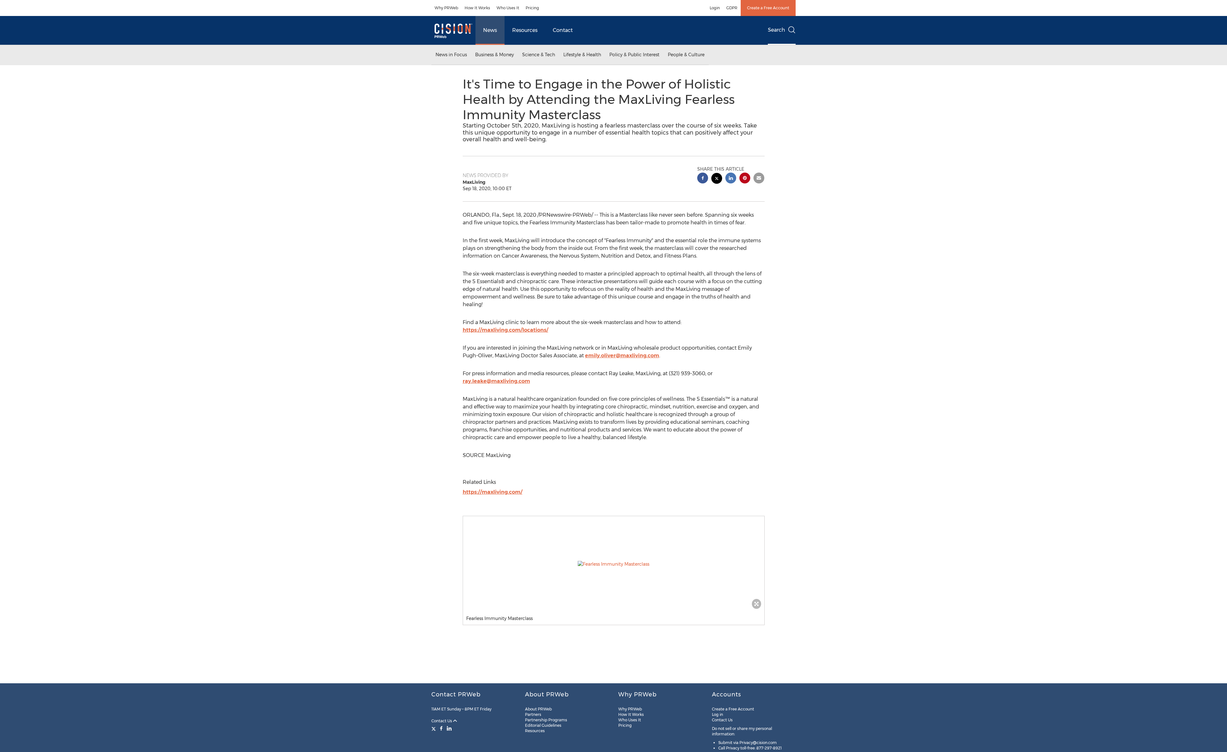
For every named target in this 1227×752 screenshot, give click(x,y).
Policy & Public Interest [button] (634, 55)
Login (715, 7)
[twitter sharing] (716, 179)
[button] (613, 564)
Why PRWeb (446, 7)
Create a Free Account (768, 7)
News (490, 30)
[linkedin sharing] (730, 179)
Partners (533, 714)
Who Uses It (508, 7)
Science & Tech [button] (538, 55)
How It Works (477, 7)
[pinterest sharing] (744, 179)
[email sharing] (758, 179)
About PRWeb (538, 709)
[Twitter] (434, 728)
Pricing (532, 7)
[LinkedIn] (449, 728)
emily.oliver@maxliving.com (622, 356)
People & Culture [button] (686, 55)
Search (776, 30)
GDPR (731, 7)
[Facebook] (441, 728)
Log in (717, 714)
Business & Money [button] (494, 55)
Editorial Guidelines (543, 725)
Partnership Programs (546, 719)
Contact (563, 30)
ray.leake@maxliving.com (496, 381)
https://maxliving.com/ (492, 492)
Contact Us (442, 720)
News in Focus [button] (451, 55)
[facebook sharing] (702, 179)
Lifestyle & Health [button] (582, 55)
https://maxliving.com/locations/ (505, 330)
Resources (524, 30)
